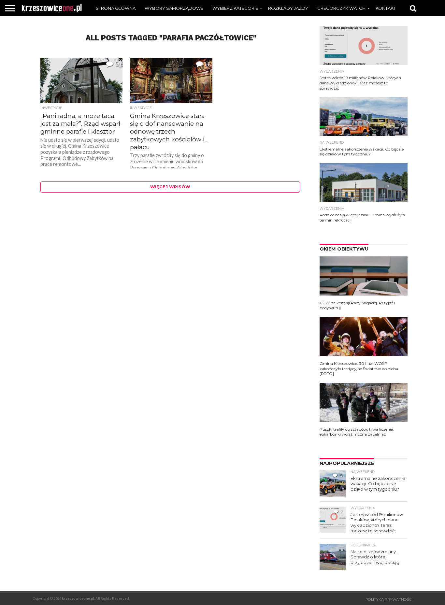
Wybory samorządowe (174, 8)
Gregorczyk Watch (341, 8)
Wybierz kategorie (235, 8)
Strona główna (116, 8)
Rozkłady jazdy (288, 8)
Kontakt (386, 8)
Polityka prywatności (389, 599)
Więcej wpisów (170, 186)
